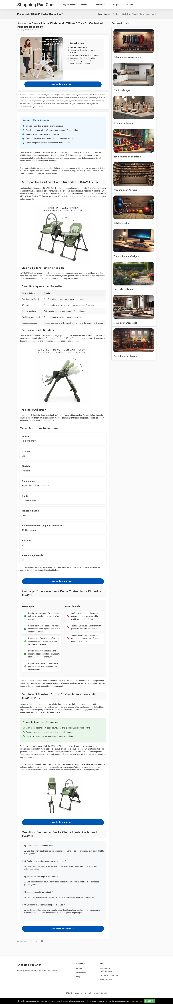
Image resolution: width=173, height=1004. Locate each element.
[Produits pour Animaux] (133, 174)
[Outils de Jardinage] (133, 273)
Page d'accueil (69, 4)
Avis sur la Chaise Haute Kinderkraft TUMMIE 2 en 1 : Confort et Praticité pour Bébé (60, 25)
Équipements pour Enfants (127, 156)
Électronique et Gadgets (126, 256)
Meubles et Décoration (125, 322)
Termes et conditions (109, 975)
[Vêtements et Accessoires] (133, 41)
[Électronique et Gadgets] (133, 240)
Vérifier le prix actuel (62, 84)
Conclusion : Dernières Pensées (82, 58)
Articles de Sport (122, 223)
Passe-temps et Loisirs (125, 356)
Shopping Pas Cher (29, 965)
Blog (115, 4)
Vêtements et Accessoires (127, 57)
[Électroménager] (133, 74)
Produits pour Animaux (125, 190)
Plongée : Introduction (78, 47)
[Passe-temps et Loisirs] (133, 340)
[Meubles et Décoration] (133, 306)
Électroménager (121, 90)
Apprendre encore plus (134, 1001)
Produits (85, 4)
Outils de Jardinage (123, 289)
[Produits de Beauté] (133, 107)
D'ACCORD (149, 1001)
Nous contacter (106, 979)
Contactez (128, 4)
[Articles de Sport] (133, 207)
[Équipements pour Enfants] (133, 140)
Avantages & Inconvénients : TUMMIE (84, 55)
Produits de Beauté (123, 123)
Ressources (101, 4)
